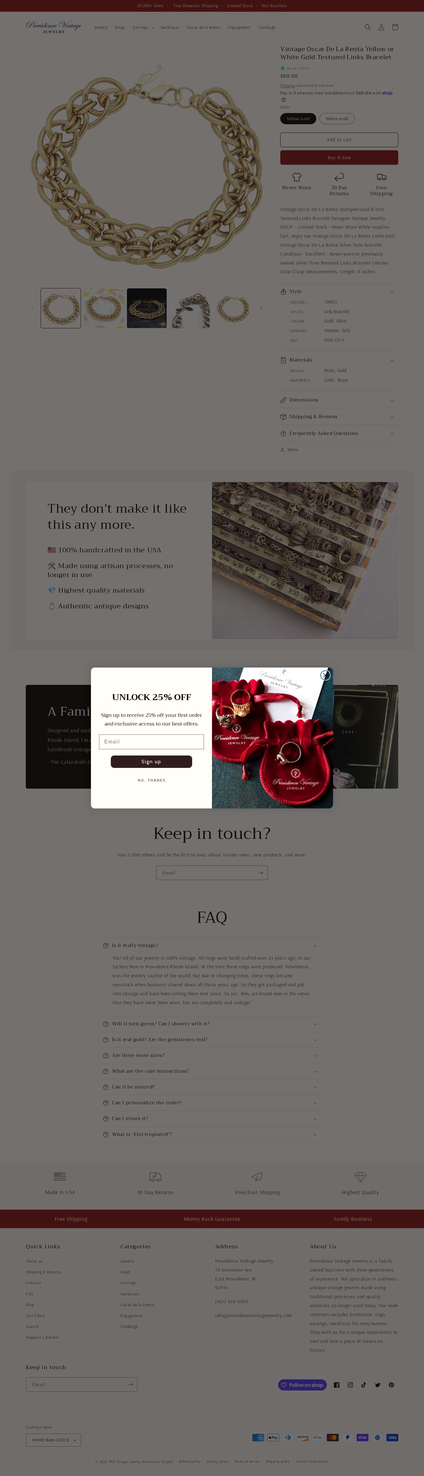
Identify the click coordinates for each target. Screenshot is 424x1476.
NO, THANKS (151, 780)
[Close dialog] (325, 675)
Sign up (151, 761)
